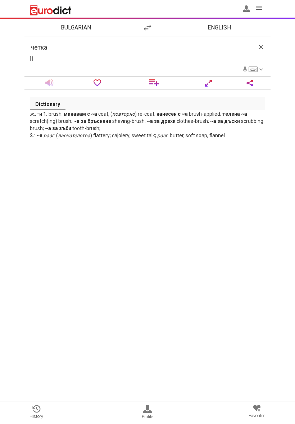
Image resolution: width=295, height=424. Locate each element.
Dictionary (47, 104)
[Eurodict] (50, 10)
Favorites (257, 413)
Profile (147, 416)
